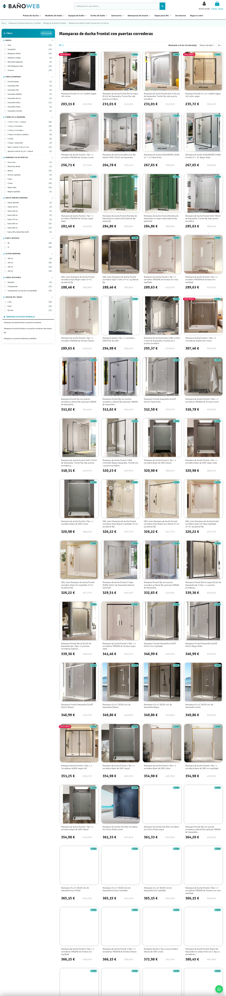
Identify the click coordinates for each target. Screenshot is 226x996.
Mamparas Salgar (30, 58)
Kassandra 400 (30, 90)
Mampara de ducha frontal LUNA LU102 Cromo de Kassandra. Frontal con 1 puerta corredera (162, 341)
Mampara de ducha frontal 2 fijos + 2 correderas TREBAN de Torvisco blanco (120, 950)
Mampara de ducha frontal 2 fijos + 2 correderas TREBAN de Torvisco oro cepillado (77, 952)
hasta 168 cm (30, 215)
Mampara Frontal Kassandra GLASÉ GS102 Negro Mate (201, 644)
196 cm (30, 267)
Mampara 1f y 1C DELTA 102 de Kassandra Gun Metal (75, 889)
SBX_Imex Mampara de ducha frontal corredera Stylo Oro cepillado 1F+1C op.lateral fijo (77, 585)
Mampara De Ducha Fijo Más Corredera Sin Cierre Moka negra (161, 828)
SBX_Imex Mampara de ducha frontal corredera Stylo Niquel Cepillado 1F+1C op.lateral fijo (120, 524)
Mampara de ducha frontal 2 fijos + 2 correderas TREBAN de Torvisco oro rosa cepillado (203, 891)
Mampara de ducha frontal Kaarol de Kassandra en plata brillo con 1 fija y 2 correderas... (202, 952)
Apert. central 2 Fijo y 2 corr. (30, 147)
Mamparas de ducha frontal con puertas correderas (22, 323)
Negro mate (30, 187)
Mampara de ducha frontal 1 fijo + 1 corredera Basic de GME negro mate (201, 461)
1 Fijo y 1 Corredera (30, 126)
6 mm (30, 302)
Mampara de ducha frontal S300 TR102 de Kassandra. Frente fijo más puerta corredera (203, 219)
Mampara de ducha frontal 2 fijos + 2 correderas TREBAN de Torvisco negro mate (119, 646)
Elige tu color (196, 15)
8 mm (30, 306)
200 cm (30, 271)
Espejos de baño (76, 15)
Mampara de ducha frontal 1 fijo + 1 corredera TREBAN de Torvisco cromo (77, 156)
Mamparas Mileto (30, 53)
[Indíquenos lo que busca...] (162, 6)
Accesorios (180, 15)
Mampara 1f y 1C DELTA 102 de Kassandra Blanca (116, 706)
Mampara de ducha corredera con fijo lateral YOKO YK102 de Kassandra (119, 156)
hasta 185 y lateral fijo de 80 (30, 232)
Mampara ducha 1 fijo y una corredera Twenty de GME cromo (161, 950)
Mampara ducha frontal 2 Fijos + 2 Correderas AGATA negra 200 (76, 767)
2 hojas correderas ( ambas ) (30, 134)
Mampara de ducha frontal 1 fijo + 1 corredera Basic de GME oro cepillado (201, 767)
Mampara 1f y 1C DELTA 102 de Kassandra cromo (199, 706)
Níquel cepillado (30, 192)
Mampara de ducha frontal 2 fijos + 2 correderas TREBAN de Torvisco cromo (202, 400)
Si (30, 247)
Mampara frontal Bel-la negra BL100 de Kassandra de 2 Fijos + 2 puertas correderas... (203, 585)
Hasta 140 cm (30, 207)
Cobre (30, 179)
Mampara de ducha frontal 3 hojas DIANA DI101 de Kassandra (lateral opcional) (118, 585)
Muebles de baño (53, 15)
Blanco (30, 171)
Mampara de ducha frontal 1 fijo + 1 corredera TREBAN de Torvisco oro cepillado (201, 280)
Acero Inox (30, 162)
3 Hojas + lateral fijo (30, 143)
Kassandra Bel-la (30, 98)
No (30, 243)
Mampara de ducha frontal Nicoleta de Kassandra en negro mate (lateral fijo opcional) (161, 219)
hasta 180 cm (30, 223)
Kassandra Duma (30, 107)
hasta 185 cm (30, 228)
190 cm (30, 258)
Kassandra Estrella (30, 111)
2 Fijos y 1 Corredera (30, 130)
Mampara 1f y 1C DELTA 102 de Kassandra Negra (158, 706)
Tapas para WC (161, 15)
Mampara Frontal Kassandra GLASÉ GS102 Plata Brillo (160, 400)
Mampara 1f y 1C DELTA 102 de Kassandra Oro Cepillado (158, 889)
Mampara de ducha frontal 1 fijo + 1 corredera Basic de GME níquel (119, 767)
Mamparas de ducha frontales (20, 317)
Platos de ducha (31, 15)
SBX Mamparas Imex (30, 66)
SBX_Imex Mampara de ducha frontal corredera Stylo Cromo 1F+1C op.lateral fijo (120, 280)
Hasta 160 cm (30, 211)
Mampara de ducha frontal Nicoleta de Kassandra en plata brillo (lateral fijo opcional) (120, 219)
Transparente (30, 286)
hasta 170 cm (30, 219)
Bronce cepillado (30, 175)
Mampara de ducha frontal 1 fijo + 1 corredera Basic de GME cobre (160, 767)
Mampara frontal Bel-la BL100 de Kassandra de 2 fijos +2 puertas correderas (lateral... (76, 646)
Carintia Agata (30, 81)
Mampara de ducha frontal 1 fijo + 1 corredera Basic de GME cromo (77, 522)
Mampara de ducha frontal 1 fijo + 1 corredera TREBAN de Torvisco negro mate (77, 219)
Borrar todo (47, 33)
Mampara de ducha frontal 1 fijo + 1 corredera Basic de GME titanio (77, 828)
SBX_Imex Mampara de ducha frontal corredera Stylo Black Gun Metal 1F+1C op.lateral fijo (161, 524)
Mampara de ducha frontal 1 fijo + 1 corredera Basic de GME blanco (160, 461)
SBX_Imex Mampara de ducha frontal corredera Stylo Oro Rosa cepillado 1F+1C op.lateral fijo (202, 524)
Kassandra (30, 49)
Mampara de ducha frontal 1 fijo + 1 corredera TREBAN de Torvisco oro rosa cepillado (161, 280)
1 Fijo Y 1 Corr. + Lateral (30, 122)
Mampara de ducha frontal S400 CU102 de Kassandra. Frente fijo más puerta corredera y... (79, 463)
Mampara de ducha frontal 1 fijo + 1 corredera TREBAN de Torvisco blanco (77, 339)
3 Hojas (30, 139)
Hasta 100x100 (30, 203)
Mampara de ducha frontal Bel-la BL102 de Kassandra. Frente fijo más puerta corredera (162, 96)
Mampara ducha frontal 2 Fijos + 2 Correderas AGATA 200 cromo (200, 339)
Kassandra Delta (30, 102)
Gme (30, 45)
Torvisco (30, 70)
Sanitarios (116, 15)
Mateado (30, 282)
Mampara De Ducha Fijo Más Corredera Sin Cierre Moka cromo (120, 828)
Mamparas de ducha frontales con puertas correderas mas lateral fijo (28, 331)
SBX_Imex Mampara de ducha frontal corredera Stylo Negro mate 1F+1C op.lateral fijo (77, 280)
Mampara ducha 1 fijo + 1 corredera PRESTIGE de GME (118, 339)
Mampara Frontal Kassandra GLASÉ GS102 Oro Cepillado (160, 644)
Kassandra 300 (30, 86)
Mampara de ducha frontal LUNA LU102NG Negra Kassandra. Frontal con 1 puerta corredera (120, 463)
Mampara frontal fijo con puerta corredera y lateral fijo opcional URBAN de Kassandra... (78, 402)
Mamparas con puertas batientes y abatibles (20, 339)
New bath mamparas (30, 62)
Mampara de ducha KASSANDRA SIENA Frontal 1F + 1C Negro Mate (203, 156)
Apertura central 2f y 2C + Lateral (30, 151)
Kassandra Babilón (30, 94)
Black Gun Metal (30, 166)
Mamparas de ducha (138, 15)
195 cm (30, 263)
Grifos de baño (98, 15)
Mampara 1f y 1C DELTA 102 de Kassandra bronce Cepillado (116, 889)
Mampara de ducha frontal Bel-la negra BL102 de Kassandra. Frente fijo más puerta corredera (120, 96)
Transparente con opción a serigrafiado (30, 291)
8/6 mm (30, 310)
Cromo (30, 183)
